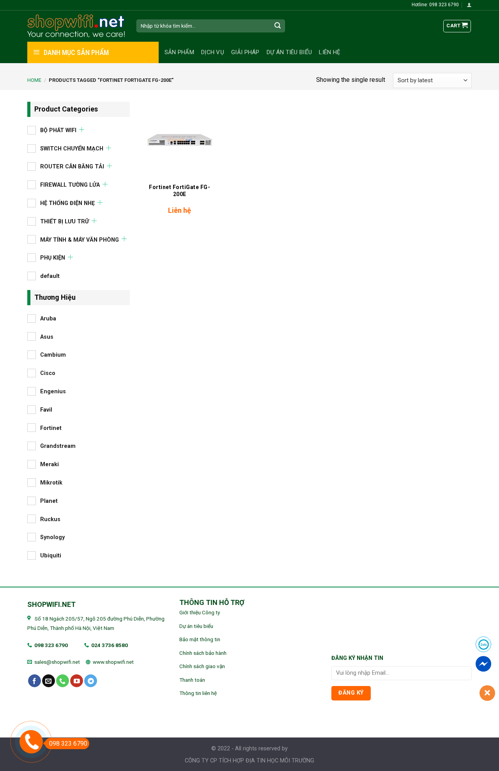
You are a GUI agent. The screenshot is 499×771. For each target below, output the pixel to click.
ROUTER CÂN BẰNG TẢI (72, 166)
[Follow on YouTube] (76, 681)
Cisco (47, 373)
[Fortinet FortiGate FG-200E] (179, 140)
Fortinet (51, 427)
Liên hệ (329, 52)
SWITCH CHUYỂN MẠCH (71, 148)
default (50, 276)
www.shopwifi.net (113, 662)
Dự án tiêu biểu (289, 52)
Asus (46, 336)
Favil (46, 409)
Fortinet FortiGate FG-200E (179, 190)
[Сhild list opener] (81, 129)
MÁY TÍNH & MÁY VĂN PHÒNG (79, 239)
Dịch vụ (212, 52)
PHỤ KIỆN (52, 258)
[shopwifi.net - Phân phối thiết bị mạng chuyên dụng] (76, 26)
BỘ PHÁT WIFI (58, 130)
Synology (52, 537)
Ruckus (50, 519)
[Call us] (62, 681)
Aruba (48, 318)
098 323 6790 (51, 645)
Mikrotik (51, 482)
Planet (49, 500)
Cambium (53, 355)
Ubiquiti (50, 555)
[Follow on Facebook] (34, 681)
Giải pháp (245, 52)
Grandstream (58, 446)
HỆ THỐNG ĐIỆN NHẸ (67, 203)
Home (34, 80)
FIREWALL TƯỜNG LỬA (70, 185)
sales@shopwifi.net (57, 662)
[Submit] (278, 26)
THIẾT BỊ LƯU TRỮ (64, 221)
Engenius (53, 391)
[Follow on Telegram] (90, 681)
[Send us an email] (48, 681)
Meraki (49, 464)
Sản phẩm (179, 52)
